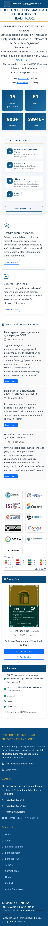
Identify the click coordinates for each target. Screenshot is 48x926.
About (8, 840)
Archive (9, 864)
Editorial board (13, 852)
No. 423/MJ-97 (24, 60)
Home (8, 834)
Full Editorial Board (22, 209)
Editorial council (13, 858)
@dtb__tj (33, 817)
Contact (9, 883)
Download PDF (25, 651)
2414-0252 (23, 78)
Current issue (12, 870)
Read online (25, 657)
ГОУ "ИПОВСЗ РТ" (16, 817)
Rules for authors (14, 846)
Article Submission (14, 889)
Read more (10, 262)
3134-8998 (22, 82)
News (8, 877)
